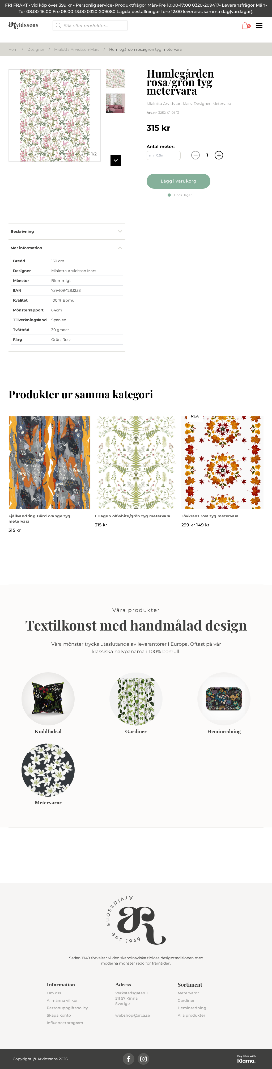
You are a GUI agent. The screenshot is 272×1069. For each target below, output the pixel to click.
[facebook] (128, 1059)
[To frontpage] (23, 25)
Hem (13, 49)
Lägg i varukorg (179, 181)
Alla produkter (191, 1015)
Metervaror (188, 993)
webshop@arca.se (132, 1015)
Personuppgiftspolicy (67, 1007)
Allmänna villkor (62, 1000)
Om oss (54, 993)
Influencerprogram (65, 1022)
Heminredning (192, 1007)
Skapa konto (59, 1015)
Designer (35, 49)
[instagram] (143, 1059)
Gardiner (186, 1000)
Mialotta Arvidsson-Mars (76, 49)
